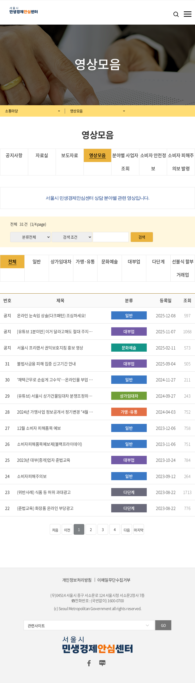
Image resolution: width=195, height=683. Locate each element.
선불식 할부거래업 (183, 268)
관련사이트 (36, 625)
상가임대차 (61, 261)
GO (163, 625)
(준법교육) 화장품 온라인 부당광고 (45, 508)
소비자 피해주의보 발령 (181, 162)
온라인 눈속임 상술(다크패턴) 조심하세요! (51, 315)
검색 (141, 237)
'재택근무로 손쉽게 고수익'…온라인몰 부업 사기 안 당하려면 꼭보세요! (55, 379)
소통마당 (11, 110)
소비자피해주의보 (31, 476)
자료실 (42, 155)
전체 (12, 261)
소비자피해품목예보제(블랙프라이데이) (49, 444)
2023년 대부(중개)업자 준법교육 (43, 460)
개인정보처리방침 (77, 580)
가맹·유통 (85, 261)
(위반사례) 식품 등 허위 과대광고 (44, 492)
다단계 (158, 261)
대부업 (134, 261)
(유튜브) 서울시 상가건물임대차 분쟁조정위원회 (55, 396)
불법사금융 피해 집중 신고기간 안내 (46, 363)
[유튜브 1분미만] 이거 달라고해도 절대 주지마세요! (55, 331)
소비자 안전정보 (153, 162)
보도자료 (69, 155)
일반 (36, 261)
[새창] (88, 662)
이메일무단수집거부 (114, 580)
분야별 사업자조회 (125, 162)
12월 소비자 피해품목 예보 (39, 428)
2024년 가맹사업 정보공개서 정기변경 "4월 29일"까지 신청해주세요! (55, 412)
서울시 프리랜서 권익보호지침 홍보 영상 (50, 347)
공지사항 (14, 155)
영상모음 (76, 110)
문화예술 (109, 261)
